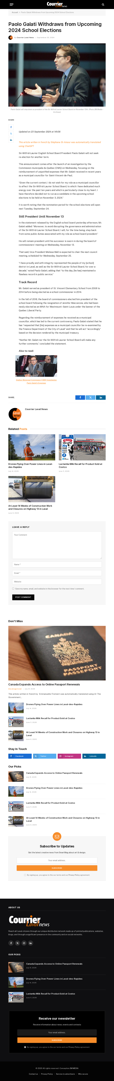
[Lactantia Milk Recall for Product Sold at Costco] (82, 447)
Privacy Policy (74, 875)
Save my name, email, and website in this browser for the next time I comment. (49, 589)
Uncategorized (15, 689)
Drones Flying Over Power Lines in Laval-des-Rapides (30, 465)
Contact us (33, 1074)
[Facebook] (11, 127)
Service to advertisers (65, 1074)
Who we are (83, 1074)
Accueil (15, 12)
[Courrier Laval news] (57, 4)
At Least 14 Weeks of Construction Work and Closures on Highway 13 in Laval (30, 507)
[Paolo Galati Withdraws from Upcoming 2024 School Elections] (57, 75)
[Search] (102, 4)
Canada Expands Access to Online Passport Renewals (44, 684)
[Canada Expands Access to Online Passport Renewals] (57, 653)
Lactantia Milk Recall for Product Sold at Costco (80, 465)
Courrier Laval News (25, 37)
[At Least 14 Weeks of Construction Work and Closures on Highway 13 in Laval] (31, 489)
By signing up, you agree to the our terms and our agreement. (58, 875)
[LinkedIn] (11, 140)
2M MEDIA (74, 1068)
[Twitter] (11, 133)
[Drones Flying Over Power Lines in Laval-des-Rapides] (31, 447)
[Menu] (11, 4)
